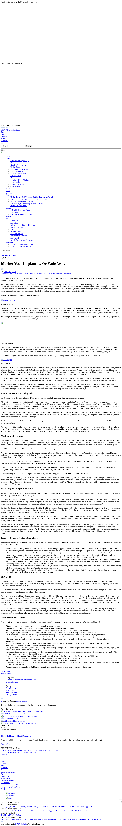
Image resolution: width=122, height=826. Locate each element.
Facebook (11, 793)
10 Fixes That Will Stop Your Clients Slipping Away (23, 711)
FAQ (3, 139)
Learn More (5, 744)
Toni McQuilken (10, 272)
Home (8, 156)
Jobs (2, 132)
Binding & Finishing (18, 165)
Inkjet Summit (6, 811)
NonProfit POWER (81, 819)
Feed (3, 789)
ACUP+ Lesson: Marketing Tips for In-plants (20, 716)
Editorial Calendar (17, 227)
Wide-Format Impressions (60, 807)
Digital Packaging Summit (22, 811)
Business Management (18, 178)
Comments (67, 274)
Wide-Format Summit (40, 811)
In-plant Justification (18, 174)
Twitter (10, 796)
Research (4, 134)
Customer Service (7, 781)
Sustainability (15, 182)
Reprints (4, 774)
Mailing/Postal (15, 176)
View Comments (7, 674)
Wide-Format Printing (18, 163)
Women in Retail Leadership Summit (29, 819)
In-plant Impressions (24, 807)
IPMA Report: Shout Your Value (15, 714)
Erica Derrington (12, 688)
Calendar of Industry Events (21, 214)
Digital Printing (16, 167)
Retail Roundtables (8, 819)
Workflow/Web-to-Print (19, 169)
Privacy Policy (6, 778)
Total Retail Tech (95, 819)
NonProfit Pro (15, 815)
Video (8, 191)
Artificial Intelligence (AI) (20, 161)
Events (8, 208)
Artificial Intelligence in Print (14, 721)
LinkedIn (11, 798)
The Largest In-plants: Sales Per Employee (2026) (29, 199)
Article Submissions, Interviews (22, 240)
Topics (8, 159)
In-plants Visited (16, 234)
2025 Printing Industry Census (21, 201)
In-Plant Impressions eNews (21, 246)
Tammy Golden (12, 694)
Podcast (9, 216)
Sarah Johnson (11, 692)
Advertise (4, 141)
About (8, 219)
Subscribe (9, 242)
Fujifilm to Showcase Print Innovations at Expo (19, 752)
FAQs (12, 229)
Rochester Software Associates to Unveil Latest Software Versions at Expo (29, 750)
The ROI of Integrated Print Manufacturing (17, 736)
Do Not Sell (5, 783)
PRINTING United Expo (10, 130)
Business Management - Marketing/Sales (21, 680)
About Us (14, 221)
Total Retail (5, 815)
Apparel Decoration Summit (59, 811)
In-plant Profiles (12, 682)
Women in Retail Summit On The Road (59, 819)
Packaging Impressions (41, 807)
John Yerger (10, 690)
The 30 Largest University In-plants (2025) (26, 204)
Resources (9, 195)
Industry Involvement (18, 236)
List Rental (14, 238)
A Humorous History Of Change (22, 225)
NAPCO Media (21, 824)
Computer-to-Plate (17, 184)
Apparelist (89, 807)
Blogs (8, 189)
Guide (3, 763)
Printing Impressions (8, 807)
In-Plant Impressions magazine (21, 244)
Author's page (21, 701)
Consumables (15, 186)
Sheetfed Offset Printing (19, 180)
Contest (4, 136)
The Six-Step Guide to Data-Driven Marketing (20, 723)
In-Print (8, 193)
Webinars (14, 212)
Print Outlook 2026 (10, 719)
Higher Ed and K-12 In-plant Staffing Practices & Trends (31, 197)
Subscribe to (13, 785)
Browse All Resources (18, 206)
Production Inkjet (16, 171)
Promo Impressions (77, 807)
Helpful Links (15, 231)
